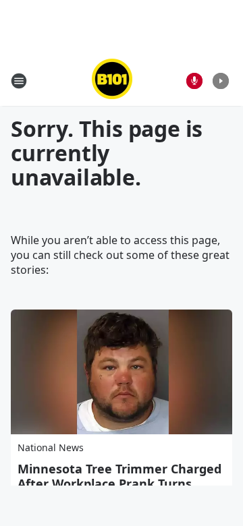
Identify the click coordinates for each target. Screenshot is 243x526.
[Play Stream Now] (221, 81)
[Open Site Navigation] (19, 81)
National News (51, 447)
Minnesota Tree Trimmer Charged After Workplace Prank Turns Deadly (119, 483)
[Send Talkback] (194, 81)
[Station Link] (112, 81)
